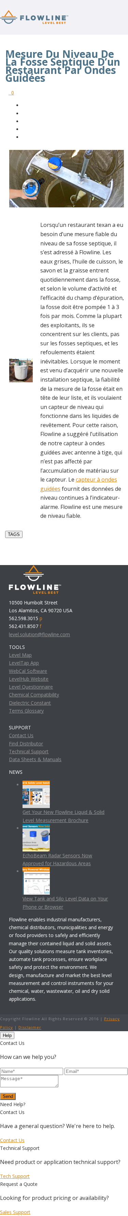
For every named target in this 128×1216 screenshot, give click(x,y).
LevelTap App (24, 663)
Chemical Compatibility (34, 694)
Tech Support (15, 1176)
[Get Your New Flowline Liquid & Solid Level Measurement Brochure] (36, 784)
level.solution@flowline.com (39, 634)
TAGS (14, 534)
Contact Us (21, 735)
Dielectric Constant (30, 703)
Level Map (20, 655)
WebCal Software (28, 671)
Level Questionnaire (31, 686)
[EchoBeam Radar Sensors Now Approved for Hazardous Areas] (36, 828)
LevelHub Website (28, 679)
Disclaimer (29, 1027)
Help (7, 1035)
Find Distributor (26, 743)
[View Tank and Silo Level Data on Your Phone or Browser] (36, 871)
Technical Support (28, 751)
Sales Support (15, 1212)
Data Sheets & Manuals (35, 759)
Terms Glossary (26, 710)
